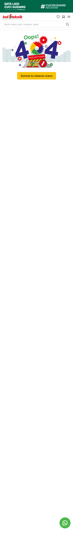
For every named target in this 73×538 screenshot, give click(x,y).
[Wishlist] (58, 17)
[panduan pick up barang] (36, 6)
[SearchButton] (68, 24)
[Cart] (63, 17)
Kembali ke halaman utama (36, 75)
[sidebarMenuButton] (69, 17)
